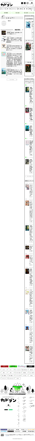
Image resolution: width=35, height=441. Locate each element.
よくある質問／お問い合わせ (32, 406)
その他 (31, 306)
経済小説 (31, 369)
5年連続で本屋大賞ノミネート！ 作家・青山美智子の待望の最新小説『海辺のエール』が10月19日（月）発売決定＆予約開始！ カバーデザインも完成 (14, 72)
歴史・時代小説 (24, 369)
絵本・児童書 (4, 375)
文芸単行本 (24, 401)
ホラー (31, 196)
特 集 (9, 8)
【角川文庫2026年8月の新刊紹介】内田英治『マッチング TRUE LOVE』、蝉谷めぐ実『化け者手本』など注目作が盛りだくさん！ (14, 48)
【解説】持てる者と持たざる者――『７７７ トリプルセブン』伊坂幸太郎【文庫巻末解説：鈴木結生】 (31, 165)
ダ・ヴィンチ (4, 378)
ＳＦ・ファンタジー (17, 369)
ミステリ (31, 103)
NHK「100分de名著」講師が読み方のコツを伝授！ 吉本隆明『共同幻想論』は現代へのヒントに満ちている (31, 147)
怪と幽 (31, 375)
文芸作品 (31, 135)
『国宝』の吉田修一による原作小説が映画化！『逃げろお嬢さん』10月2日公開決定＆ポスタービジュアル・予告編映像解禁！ (14, 40)
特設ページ (31, 9)
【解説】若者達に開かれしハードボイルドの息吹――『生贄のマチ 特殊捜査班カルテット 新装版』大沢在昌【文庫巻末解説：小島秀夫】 (31, 276)
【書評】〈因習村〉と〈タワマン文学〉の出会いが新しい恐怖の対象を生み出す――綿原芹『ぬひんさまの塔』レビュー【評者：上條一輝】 (31, 94)
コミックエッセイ (10, 378)
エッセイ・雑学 (31, 372)
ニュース (3, 8)
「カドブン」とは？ (32, 401)
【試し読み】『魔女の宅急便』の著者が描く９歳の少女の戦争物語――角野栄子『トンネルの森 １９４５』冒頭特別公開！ (31, 353)
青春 (30, 342)
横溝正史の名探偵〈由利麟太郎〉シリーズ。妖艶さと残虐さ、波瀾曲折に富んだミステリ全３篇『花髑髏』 (31, 114)
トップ (18, 398)
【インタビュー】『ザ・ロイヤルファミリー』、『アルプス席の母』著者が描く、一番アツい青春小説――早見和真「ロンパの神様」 (31, 333)
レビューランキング (24, 416)
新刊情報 (24, 398)
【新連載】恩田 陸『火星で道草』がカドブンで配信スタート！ (14, 33)
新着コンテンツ (32, 398)
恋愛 (10, 372)
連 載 (26, 8)
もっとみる (12, 79)
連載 (18, 420)
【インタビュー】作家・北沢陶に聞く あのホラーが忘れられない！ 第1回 (31, 259)
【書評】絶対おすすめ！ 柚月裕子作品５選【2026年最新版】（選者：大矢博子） (31, 130)
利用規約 (31, 403)
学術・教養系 (31, 154)
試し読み (20, 8)
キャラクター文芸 (31, 221)
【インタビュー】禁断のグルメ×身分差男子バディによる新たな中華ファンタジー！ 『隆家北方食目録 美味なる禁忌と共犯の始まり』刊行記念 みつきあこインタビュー (31, 210)
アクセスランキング (24, 411)
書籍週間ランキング (24, 420)
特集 (18, 406)
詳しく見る (32, 36)
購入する (32, 32)
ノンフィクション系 (17, 375)
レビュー (14, 8)
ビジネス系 (24, 375)
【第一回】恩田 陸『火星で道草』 (31, 248)
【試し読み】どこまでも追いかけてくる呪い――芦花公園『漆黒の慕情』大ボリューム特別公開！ (31, 190)
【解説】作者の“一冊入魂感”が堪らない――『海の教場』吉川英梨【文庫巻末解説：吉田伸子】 (31, 315)
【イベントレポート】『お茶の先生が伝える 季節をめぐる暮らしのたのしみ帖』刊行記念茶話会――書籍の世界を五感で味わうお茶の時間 (31, 297)
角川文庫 (24, 404)
